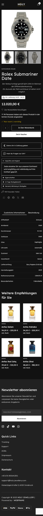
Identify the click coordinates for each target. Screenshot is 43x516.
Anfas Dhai (28, 361)
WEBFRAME (19, 500)
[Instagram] (3, 426)
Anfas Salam (8, 327)
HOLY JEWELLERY (26, 497)
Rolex (13, 69)
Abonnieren (21, 419)
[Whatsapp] (18, 426)
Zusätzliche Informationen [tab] (14, 213)
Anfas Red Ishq (9, 361)
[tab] (14, 213)
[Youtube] (13, 426)
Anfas (4, 324)
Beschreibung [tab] (33, 213)
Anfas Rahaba (30, 327)
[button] (3, 4)
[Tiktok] (8, 426)
